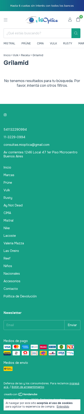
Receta (25, 55)
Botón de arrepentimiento (28, 387)
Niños (8, 266)
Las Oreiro (11, 251)
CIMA (7, 213)
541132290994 (15, 130)
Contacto (11, 289)
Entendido (63, 406)
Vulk (53, 43)
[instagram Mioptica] (5, 115)
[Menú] (6, 20)
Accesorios (12, 281)
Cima (40, 43)
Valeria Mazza (14, 243)
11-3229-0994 (14, 137)
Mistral (9, 43)
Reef (7, 258)
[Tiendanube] (21, 395)
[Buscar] (75, 33)
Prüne (26, 43)
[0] (78, 20)
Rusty (67, 43)
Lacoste (10, 236)
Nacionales (12, 274)
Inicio (7, 55)
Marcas (9, 175)
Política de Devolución (20, 296)
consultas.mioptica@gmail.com (27, 145)
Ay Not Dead (13, 205)
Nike (7, 228)
